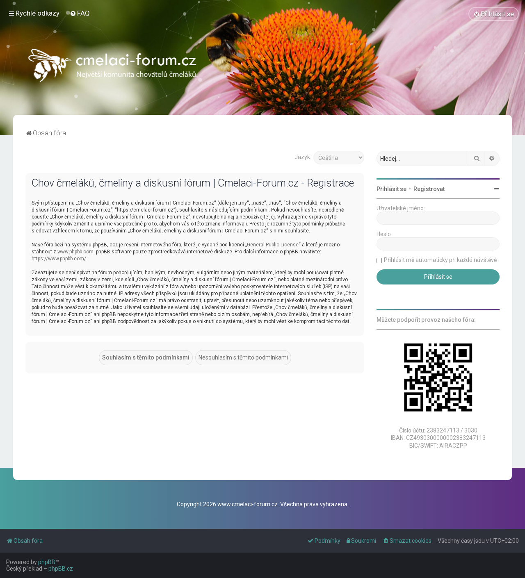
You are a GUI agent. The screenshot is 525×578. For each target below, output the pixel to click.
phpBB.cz (60, 568)
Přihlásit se (391, 189)
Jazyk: (302, 157)
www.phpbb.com (75, 252)
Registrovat (429, 189)
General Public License (273, 245)
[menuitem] (80, 13)
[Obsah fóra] (114, 67)
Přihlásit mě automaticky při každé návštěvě (440, 260)
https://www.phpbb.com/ (59, 259)
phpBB (46, 562)
